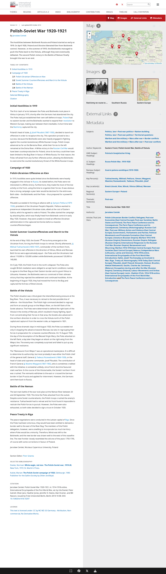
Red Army (17, 127)
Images (109, 12)
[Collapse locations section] (160, 26)
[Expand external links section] (160, 114)
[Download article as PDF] (95, 571)
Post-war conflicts (153, 142)
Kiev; (120, 186)
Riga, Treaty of (116, 260)
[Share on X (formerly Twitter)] (87, 571)
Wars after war (136, 138)
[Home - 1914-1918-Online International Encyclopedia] (21, 4)
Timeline (123, 12)
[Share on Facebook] (79, 571)
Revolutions (126, 240)
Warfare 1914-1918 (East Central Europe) (133, 248)
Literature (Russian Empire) (125, 237)
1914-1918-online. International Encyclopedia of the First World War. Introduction (127, 255)
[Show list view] (154, 26)
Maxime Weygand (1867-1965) (38, 364)
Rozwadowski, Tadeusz (123, 181)
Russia (35, 181)
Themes (13, 12)
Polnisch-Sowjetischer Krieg (117, 153)
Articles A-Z (43, 12)
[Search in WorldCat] (158, 155)
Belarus (136, 250)
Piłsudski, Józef (141, 181)
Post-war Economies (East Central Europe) (129, 218)
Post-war (109, 199)
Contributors (93, 12)
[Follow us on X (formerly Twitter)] (122, 4)
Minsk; (126, 186)
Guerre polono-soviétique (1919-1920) (121, 170)
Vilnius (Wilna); (136, 186)
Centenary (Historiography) (131, 227)
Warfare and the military (116, 138)
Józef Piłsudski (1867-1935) (43, 132)
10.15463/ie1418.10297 (19, 498)
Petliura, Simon (134, 178)
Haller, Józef (123, 258)
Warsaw (147, 186)
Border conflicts (152, 138)
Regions (27, 12)
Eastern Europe (112, 191)
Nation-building (142, 131)
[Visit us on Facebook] (117, 4)
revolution (67, 120)
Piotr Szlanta (28, 456)
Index (58, 12)
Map (112, 18)
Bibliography (73, 12)
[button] (119, 47)
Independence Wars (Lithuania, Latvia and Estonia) (132, 251)
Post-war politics (125, 131)
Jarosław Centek (19, 35)
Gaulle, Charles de (132, 265)
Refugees (140, 217)
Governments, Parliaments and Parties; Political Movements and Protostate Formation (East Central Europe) (131, 235)
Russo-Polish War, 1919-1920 (117, 161)
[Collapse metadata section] (160, 123)
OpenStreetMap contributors (153, 63)
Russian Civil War (60, 148)
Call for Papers (141, 12)
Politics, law (110, 131)
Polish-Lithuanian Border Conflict (120, 217)
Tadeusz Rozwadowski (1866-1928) (51, 357)
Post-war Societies (143, 220)
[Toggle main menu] (158, 4)
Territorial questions (144, 135)
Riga (67, 420)
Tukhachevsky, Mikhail (115, 178)
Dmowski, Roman (143, 263)
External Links (140, 18)
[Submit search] (148, 4)
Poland (66, 117)
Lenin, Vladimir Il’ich (134, 273)
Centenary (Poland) (121, 270)
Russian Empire (140, 240)
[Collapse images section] (160, 72)
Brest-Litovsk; (111, 186)
